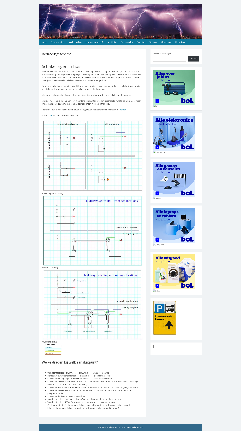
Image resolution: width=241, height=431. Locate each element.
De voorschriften (58, 42)
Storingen (153, 42)
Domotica (141, 42)
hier (51, 115)
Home (43, 42)
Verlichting (112, 42)
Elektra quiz (166, 42)
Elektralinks (180, 42)
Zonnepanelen (127, 42)
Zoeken (193, 58)
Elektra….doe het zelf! (94, 42)
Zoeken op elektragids (162, 53)
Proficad (122, 109)
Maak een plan (75, 42)
